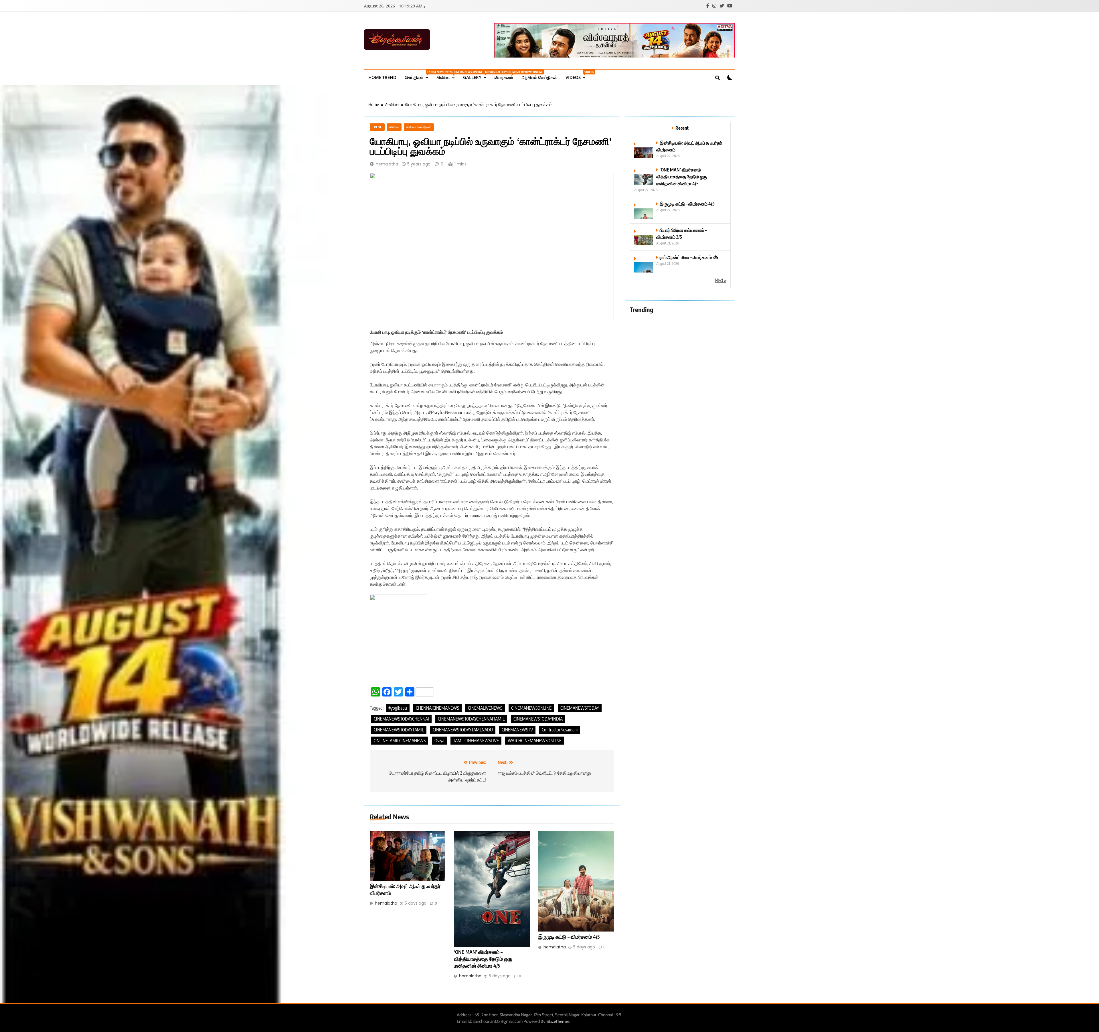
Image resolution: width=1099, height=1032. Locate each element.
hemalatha (387, 164)
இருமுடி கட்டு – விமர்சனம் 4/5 (569, 937)
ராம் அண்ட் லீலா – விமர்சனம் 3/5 (689, 257)
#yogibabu (397, 708)
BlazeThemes (558, 1021)
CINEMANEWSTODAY (579, 708)
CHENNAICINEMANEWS (437, 708)
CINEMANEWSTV (517, 730)
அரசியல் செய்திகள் (539, 77)
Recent (682, 128)
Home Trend (382, 77)
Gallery (476, 75)
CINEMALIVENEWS (485, 708)
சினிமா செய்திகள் (419, 127)
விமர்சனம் (506, 75)
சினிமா (448, 75)
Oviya (439, 740)
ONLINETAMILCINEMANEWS (400, 740)
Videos (578, 75)
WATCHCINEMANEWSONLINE (535, 740)
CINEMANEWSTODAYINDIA (538, 719)
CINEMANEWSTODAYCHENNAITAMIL (471, 719)
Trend (377, 127)
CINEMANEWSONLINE (531, 708)
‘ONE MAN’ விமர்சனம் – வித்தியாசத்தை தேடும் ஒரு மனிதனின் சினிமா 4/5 (483, 959)
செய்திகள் (418, 75)
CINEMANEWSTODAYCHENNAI (401, 719)
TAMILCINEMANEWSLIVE (476, 740)
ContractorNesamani (560, 730)
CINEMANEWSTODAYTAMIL (399, 730)
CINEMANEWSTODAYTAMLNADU (463, 730)
